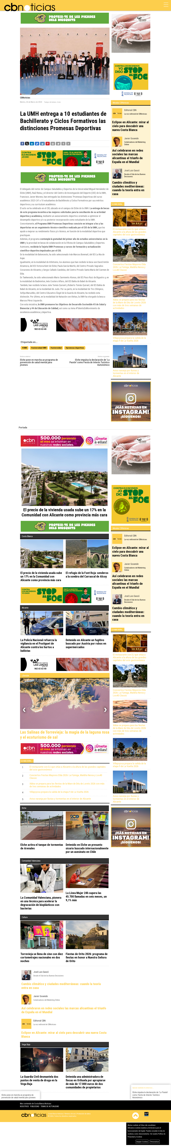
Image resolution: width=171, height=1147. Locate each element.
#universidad (56, 348)
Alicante (25, 607)
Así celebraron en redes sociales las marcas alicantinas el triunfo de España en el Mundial (127, 156)
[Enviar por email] (58, 143)
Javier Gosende (131, 138)
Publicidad (34, 1107)
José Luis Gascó (131, 170)
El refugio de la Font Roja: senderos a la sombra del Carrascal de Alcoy (87, 574)
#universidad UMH (38, 348)
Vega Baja (26, 1045)
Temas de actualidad (50, 1107)
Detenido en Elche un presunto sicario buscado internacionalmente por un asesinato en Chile (87, 849)
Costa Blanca (27, 536)
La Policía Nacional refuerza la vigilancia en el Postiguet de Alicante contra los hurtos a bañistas (38, 645)
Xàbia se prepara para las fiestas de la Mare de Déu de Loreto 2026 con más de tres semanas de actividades (129, 304)
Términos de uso (70, 1115)
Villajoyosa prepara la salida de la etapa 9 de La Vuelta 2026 (129, 339)
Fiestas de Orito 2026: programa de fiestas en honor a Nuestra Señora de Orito (87, 958)
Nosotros (24, 1107)
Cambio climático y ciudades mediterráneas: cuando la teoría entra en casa (128, 188)
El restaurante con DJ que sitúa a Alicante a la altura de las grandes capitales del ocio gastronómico (129, 232)
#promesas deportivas (75, 348)
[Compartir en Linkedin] (32, 143)
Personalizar (154, 1142)
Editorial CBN (130, 110)
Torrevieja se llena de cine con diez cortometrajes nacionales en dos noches (41, 958)
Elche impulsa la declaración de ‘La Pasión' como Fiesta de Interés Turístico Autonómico (89, 362)
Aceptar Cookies (142, 1142)
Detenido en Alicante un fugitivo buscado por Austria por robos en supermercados (86, 643)
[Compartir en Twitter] (27, 143)
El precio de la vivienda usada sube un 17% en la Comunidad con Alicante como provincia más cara (41, 576)
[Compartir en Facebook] (22, 143)
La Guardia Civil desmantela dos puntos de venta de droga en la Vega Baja (39, 1081)
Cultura (25, 918)
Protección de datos (84, 1115)
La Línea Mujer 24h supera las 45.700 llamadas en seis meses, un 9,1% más (86, 897)
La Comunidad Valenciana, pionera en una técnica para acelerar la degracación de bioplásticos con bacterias (40, 904)
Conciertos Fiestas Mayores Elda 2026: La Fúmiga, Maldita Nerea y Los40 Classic (129, 267)
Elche (24, 809)
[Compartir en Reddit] (42, 143)
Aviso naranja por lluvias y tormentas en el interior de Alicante (126, 373)
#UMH (24, 348)
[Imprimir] (52, 143)
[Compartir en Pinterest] (48, 143)
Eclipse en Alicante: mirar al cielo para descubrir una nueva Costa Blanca (130, 126)
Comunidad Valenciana (31, 862)
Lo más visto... (118, 204)
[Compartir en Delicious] (37, 143)
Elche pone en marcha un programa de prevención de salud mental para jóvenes (39, 362)
